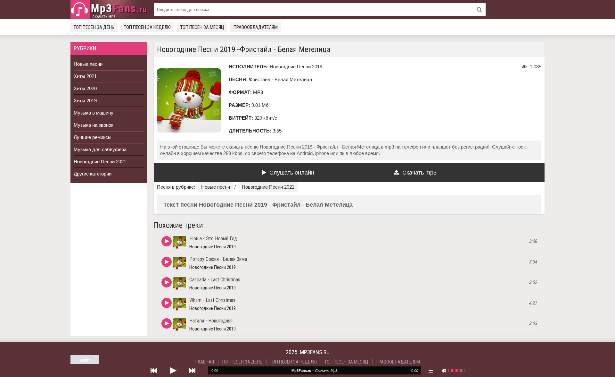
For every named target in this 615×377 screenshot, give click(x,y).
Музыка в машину (93, 113)
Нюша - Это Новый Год (213, 239)
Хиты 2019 (85, 100)
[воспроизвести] (173, 370)
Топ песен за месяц (202, 27)
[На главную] (108, 9)
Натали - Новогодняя (211, 321)
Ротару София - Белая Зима (218, 259)
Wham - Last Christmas (212, 300)
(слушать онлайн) (166, 241)
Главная (204, 362)
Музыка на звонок (93, 125)
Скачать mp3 (419, 172)
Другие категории (92, 173)
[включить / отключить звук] (443, 370)
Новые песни (88, 64)
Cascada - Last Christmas (214, 280)
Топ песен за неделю (147, 27)
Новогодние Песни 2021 (100, 161)
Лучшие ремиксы (92, 137)
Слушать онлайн (291, 172)
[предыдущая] (153, 370)
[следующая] (192, 370)
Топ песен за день (94, 27)
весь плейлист (431, 370)
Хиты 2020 (85, 88)
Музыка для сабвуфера (100, 149)
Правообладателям (256, 27)
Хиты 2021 (85, 76)
